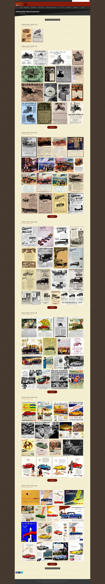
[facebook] (16, 0)
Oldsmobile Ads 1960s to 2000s (53, 19)
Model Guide (33, 7)
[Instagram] (18, 0)
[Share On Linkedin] (22, 572)
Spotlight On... (75, 7)
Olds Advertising (61, 7)
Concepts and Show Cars (51, 7)
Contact (82, 7)
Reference (69, 7)
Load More (52, 127)
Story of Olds (41, 7)
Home (21, 7)
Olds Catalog (26, 7)
